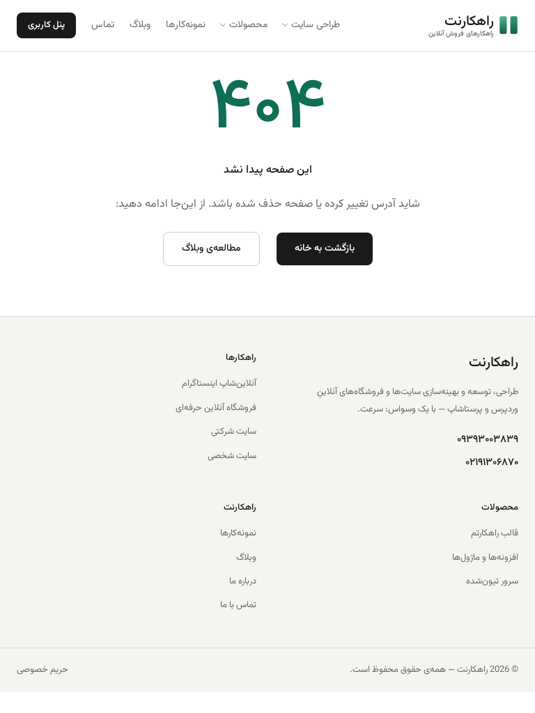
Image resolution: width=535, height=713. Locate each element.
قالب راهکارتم (494, 533)
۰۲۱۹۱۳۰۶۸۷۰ (491, 463)
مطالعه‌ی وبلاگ (211, 248)
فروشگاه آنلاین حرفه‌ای (216, 408)
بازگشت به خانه (325, 248)
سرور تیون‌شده (492, 581)
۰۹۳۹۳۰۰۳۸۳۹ (487, 440)
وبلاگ (246, 558)
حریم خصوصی (42, 670)
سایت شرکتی (233, 432)
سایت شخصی (232, 456)
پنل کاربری (46, 25)
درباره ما (242, 581)
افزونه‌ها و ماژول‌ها (485, 558)
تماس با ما (238, 605)
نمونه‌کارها (238, 533)
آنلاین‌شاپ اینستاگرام (219, 384)
